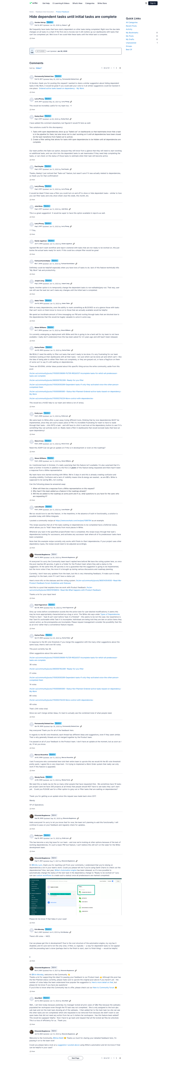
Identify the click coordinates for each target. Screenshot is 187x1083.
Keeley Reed (39, 116)
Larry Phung (39, 99)
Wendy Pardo (40, 777)
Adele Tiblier (39, 300)
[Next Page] (116, 68)
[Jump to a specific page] (120, 68)
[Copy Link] (69, 25)
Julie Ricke (39, 206)
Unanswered (142, 43)
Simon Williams (40, 327)
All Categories (132, 22)
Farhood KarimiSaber (42, 261)
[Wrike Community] (33, 3)
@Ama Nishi (58, 1038)
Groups (129, 46)
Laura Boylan (39, 507)
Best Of (129, 49)
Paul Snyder (39, 166)
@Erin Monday (38, 974)
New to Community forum (104, 987)
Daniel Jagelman (41, 241)
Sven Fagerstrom (41, 605)
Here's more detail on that (102, 982)
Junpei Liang (39, 281)
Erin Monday (39, 929)
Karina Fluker (39, 347)
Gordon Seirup (40, 22)
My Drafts (142, 39)
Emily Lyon (39, 413)
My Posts (142, 36)
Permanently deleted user (44, 76)
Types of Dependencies (110, 614)
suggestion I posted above (69, 1045)
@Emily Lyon (37, 865)
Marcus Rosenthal (41, 755)
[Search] (146, 3)
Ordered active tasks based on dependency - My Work (61, 88)
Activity (129, 29)
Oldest (38, 68)
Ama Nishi (38, 998)
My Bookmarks (142, 32)
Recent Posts (131, 26)
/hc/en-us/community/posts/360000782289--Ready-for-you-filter (56, 380)
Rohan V (64, 25)
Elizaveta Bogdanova (42, 554)
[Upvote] (32, 50)
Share (32, 38)
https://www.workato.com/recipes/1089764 (73, 520)
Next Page (75, 1058)
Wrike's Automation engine (66, 870)
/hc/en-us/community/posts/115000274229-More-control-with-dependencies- (61, 398)
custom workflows (43, 875)
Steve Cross (39, 441)
